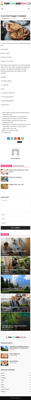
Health (2, 380)
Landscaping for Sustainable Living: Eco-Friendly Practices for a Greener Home (13, 289)
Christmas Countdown (15, 177)
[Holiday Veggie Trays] (4, 355)
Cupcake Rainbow (13, 361)
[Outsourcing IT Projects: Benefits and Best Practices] (15, 247)
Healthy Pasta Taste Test (16, 184)
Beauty (2, 373)
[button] (29, 9)
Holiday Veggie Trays (14, 353)
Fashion (3, 387)
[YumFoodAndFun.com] (15, 3)
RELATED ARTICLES (6, 166)
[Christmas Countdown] (4, 179)
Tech (2, 382)
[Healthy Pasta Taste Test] (4, 186)
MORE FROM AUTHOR (18, 166)
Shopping (3, 391)
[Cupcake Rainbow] (4, 363)
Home (2, 12)
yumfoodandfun (5, 18)
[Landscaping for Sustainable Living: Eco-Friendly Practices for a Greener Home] (15, 284)
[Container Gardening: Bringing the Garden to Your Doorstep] (15, 303)
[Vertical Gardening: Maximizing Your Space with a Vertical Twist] (15, 321)
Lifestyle (3, 375)
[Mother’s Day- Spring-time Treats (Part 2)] (4, 171)
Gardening (3, 377)
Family (2, 384)
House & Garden (5, 389)
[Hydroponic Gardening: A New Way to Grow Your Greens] (15, 265)
